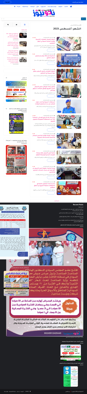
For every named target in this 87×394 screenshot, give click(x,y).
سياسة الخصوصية (12, 391)
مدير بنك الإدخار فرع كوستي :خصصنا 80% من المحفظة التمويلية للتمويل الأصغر (44, 119)
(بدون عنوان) (24, 29)
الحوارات (60, 6)
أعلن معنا (7, 2)
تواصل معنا (6, 391)
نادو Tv (18, 6)
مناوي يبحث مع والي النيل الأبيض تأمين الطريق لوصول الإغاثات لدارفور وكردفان (44, 88)
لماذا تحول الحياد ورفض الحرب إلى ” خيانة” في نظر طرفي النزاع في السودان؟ (12, 52)
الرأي (37, 6)
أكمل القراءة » (51, 50)
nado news (52, 37)
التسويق (43, 6)
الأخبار (66, 6)
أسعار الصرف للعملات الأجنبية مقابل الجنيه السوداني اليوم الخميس (45, 41)
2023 (75, 25)
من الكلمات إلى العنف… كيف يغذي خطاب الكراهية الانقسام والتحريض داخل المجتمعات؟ (60, 18)
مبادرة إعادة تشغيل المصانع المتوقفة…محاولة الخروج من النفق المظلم (44, 185)
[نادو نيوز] (43, 13)
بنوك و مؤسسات (52, 6)
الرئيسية (78, 25)
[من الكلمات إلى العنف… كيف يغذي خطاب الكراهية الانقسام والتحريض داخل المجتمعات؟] (23, 35)
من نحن (18, 391)
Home (22, 264)
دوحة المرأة (25, 6)
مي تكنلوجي (67, 391)
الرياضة (32, 6)
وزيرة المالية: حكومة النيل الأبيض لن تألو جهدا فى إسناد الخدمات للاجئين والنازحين (44, 170)
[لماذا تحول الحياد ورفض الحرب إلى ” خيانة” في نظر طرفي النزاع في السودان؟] (23, 52)
